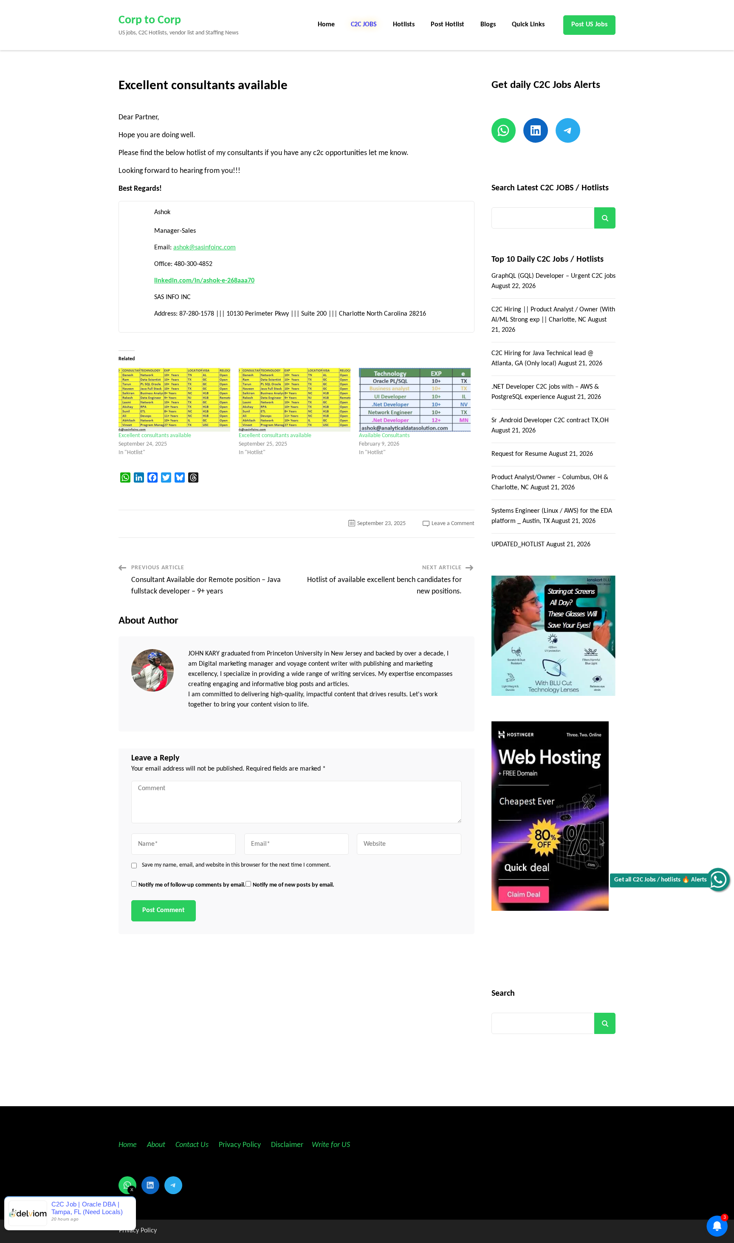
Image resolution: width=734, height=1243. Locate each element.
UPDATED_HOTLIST (518, 544)
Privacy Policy (239, 1145)
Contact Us (192, 1145)
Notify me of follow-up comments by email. (192, 885)
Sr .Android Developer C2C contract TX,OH (550, 420)
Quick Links (528, 24)
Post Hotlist (447, 24)
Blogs (488, 24)
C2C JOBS (364, 24)
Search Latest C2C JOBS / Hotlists (550, 188)
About (157, 1145)
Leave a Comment (453, 523)
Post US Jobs (589, 24)
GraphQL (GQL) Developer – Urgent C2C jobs (553, 276)
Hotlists (404, 24)
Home (326, 24)
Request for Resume (519, 454)
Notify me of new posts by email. (293, 885)
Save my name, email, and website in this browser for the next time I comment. (236, 865)
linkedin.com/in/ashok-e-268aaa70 (204, 280)
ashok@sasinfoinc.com (204, 247)
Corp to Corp (150, 20)
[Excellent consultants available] (174, 400)
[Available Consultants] (415, 400)
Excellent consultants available (155, 435)
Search (604, 218)
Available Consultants (384, 435)
